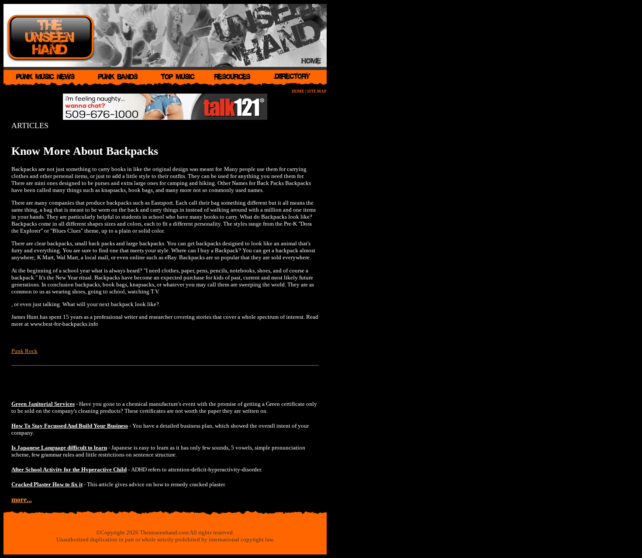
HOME (298, 91)
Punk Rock (24, 351)
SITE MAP (317, 91)
